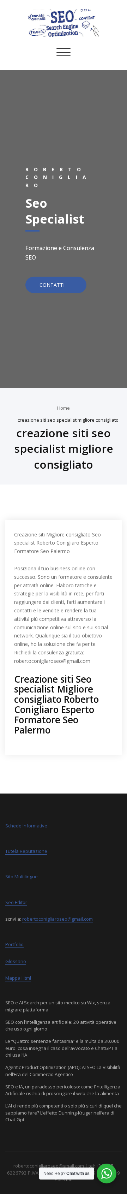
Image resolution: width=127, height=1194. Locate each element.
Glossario (15, 961)
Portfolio (14, 944)
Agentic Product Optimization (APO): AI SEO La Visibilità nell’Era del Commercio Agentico (62, 1070)
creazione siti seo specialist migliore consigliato (68, 420)
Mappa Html (18, 978)
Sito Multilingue (21, 876)
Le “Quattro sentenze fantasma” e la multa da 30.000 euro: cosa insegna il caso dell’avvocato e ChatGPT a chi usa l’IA (62, 1048)
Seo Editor (16, 902)
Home (63, 408)
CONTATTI (53, 284)
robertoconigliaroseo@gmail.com (57, 919)
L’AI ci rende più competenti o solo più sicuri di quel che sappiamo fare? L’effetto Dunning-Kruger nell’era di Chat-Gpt (63, 1113)
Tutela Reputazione (26, 851)
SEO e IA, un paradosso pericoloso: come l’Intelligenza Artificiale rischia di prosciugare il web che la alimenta (62, 1090)
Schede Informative (26, 825)
